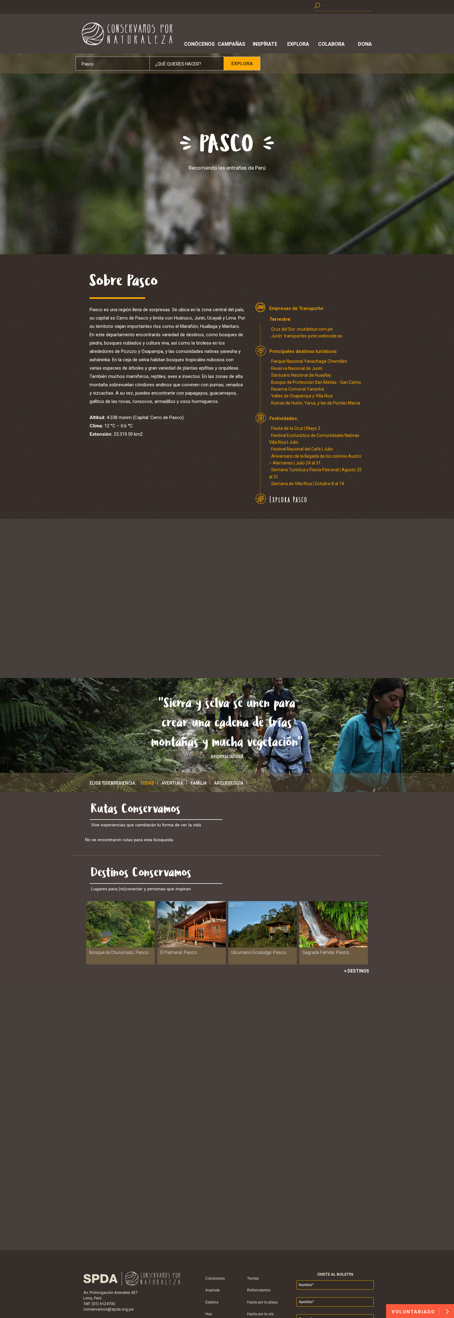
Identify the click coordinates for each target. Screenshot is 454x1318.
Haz (208, 1314)
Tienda (253, 1278)
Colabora (331, 44)
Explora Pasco (288, 499)
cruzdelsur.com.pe (315, 329)
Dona (365, 44)
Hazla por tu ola (260, 1314)
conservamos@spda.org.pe (108, 1309)
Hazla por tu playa (262, 1302)
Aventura (172, 783)
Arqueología (228, 783)
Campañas (231, 44)
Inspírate (265, 44)
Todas (147, 783)
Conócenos (198, 44)
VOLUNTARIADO (414, 1312)
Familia (199, 783)
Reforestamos (259, 1290)
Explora (298, 44)
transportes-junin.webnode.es (313, 335)
